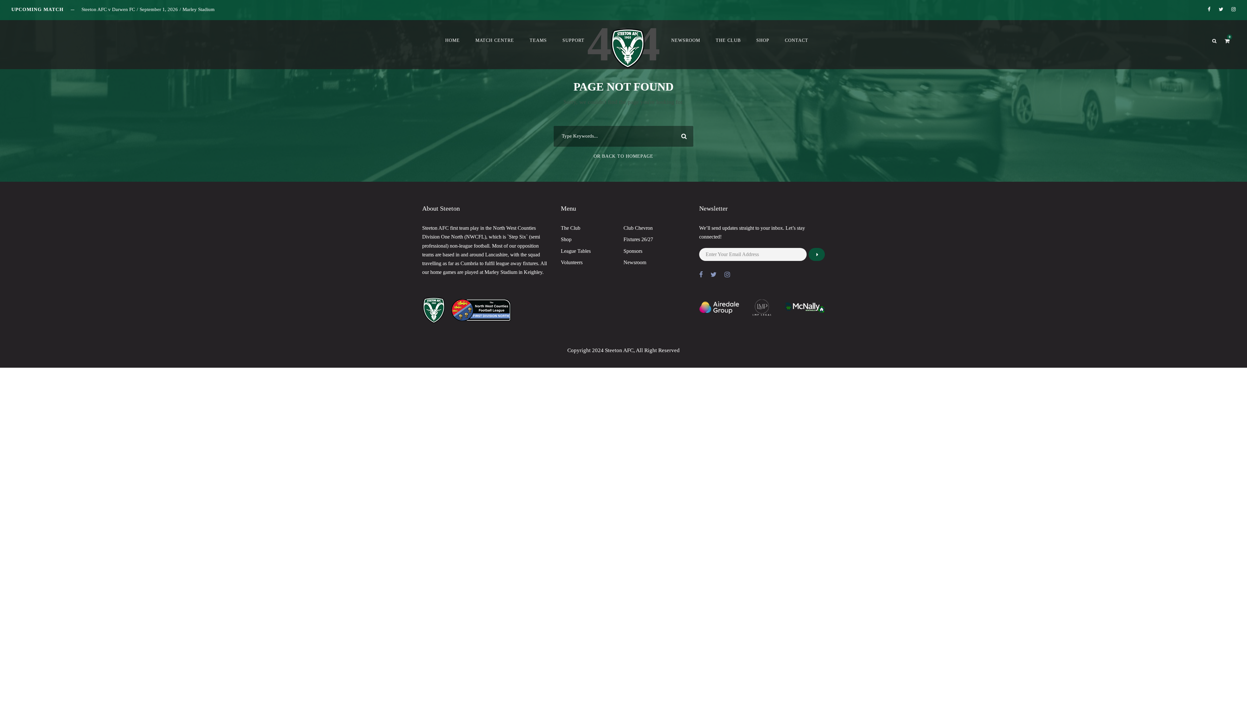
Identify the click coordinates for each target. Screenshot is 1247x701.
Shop (762, 40)
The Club (728, 40)
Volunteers (572, 262)
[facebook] (1209, 9)
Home (452, 40)
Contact (796, 40)
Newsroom (685, 40)
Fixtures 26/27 (638, 239)
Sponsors (633, 251)
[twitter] (1221, 9)
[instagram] (1233, 9)
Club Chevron (638, 228)
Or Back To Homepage (623, 156)
